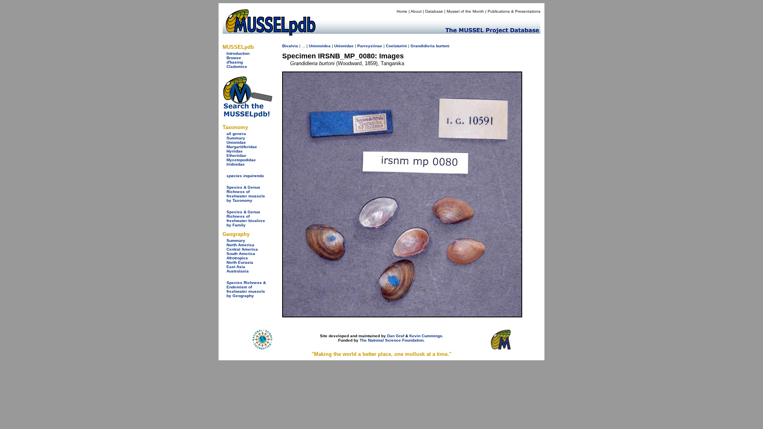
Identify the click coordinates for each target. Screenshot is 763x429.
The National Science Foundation (392, 340)
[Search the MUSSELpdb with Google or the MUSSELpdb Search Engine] (247, 116)
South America (241, 253)
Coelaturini (396, 46)
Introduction (238, 53)
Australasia (238, 271)
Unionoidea (320, 46)
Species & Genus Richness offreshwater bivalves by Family (246, 218)
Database (434, 11)
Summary (236, 138)
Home (402, 11)
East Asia (236, 267)
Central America (242, 249)
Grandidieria (423, 46)
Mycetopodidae (241, 160)
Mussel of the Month (465, 11)
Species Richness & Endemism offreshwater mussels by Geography (246, 289)
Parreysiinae (369, 46)
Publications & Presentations (514, 11)
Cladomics (237, 66)
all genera (236, 133)
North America (240, 245)
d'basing (235, 62)
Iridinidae (236, 164)
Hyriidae (235, 151)
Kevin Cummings (425, 336)
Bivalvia (290, 46)
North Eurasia (240, 262)
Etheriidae (236, 155)
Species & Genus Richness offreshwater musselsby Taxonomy (246, 194)
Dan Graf (395, 336)
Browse (234, 58)
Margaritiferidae (242, 147)
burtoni (442, 46)
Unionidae (236, 142)
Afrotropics (237, 258)
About (416, 11)
